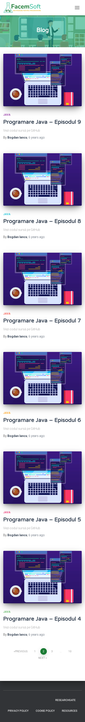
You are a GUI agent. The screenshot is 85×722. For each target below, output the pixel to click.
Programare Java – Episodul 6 (42, 420)
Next (41, 657)
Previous (21, 651)
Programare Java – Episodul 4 (42, 619)
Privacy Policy (18, 710)
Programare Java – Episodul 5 (42, 519)
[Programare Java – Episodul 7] (42, 279)
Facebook (9, 700)
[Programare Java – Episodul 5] (42, 477)
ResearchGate (65, 700)
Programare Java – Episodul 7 (42, 320)
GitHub (47, 700)
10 (69, 651)
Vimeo (32, 700)
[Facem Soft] (23, 7)
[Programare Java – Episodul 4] (42, 577)
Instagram (17, 700)
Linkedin (40, 700)
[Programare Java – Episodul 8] (42, 179)
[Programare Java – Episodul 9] (42, 80)
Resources (69, 710)
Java (6, 114)
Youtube (25, 700)
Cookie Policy (45, 710)
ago (37, 137)
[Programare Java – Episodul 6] (42, 378)
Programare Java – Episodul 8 (42, 221)
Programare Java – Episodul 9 (42, 122)
